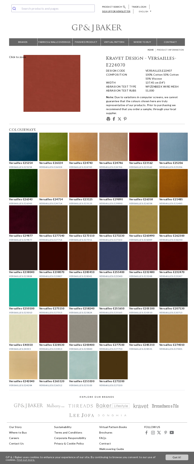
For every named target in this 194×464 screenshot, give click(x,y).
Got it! (177, 457)
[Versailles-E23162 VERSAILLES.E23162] (142, 147)
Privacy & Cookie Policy (69, 443)
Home (151, 50)
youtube (171, 432)
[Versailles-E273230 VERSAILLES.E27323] (112, 219)
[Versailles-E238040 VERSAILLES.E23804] (22, 256)
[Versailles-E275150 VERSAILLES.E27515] (52, 292)
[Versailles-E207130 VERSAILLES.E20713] (172, 292)
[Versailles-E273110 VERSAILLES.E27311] (82, 219)
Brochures (106, 432)
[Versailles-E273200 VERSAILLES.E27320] (112, 365)
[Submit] (16, 8)
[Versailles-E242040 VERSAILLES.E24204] (22, 365)
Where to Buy (142, 42)
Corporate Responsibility (70, 438)
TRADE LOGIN (139, 6)
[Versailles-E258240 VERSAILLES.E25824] (82, 292)
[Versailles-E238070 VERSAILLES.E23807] (52, 256)
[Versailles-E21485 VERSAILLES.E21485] (172, 183)
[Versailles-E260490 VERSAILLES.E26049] (142, 219)
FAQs (102, 438)
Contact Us (16, 443)
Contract (170, 42)
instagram (153, 432)
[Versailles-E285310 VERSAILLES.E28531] (142, 329)
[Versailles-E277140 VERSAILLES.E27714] (52, 219)
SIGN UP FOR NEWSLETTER (116, 11)
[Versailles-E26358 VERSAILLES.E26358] (142, 183)
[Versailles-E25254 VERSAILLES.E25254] (22, 147)
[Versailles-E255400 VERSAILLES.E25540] (112, 256)
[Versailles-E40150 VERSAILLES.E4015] (22, 329)
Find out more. (26, 459)
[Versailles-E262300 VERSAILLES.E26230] (172, 219)
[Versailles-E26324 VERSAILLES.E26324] (52, 147)
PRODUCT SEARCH (112, 6)
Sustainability (62, 427)
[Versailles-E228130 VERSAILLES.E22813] (52, 329)
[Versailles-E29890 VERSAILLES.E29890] (112, 183)
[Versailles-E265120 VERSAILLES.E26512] (52, 365)
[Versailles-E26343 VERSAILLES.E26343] (22, 183)
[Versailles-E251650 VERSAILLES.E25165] (112, 292)
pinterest (165, 432)
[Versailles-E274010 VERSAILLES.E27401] (172, 329)
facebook (146, 432)
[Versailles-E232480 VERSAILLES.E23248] (142, 256)
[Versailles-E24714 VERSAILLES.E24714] (52, 183)
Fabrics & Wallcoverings (54, 42)
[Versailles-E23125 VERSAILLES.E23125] (82, 183)
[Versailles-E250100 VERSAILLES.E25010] (22, 292)
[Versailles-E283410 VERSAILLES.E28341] (82, 256)
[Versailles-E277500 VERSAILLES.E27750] (112, 329)
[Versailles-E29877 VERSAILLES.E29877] (22, 219)
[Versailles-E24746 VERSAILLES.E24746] (112, 147)
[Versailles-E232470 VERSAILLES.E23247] (172, 256)
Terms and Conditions (68, 432)
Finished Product (86, 42)
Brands (22, 42)
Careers (14, 438)
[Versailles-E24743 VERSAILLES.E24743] (82, 147)
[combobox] (53, 8)
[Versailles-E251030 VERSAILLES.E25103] (82, 365)
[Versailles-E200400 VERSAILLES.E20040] (82, 329)
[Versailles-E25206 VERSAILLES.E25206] (172, 147)
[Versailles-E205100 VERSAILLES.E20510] (142, 292)
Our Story (15, 427)
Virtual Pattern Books (114, 43)
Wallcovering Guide (111, 449)
